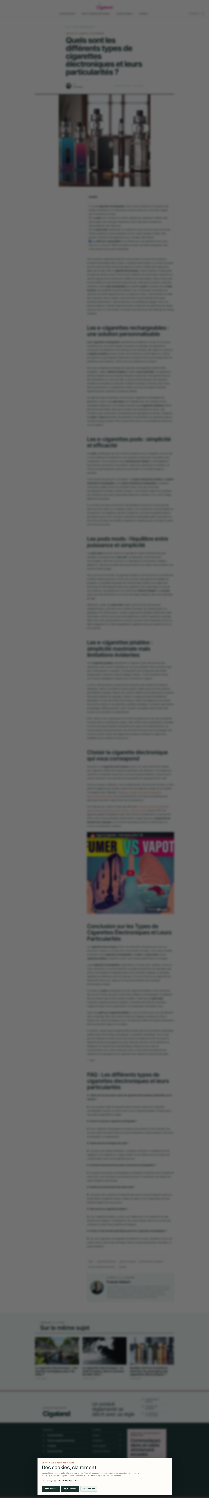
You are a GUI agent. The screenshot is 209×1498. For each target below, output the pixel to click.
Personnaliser (89, 1489)
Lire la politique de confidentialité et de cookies (60, 1481)
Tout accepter (70, 1489)
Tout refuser (50, 1489)
